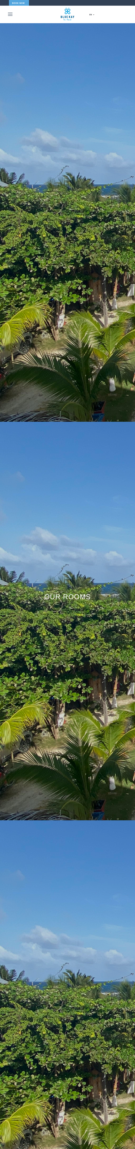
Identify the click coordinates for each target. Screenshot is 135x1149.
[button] (18, 3)
